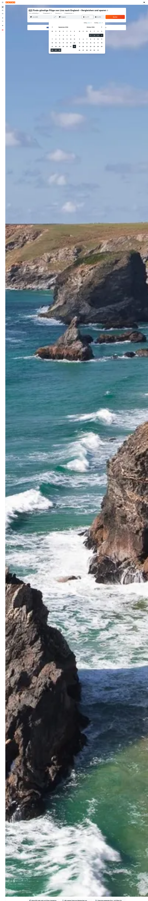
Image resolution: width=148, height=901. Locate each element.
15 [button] (56, 43)
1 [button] (90, 35)
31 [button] (98, 50)
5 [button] (70, 35)
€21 (30, 10)
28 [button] (52, 50)
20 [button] (74, 43)
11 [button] (101, 39)
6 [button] (74, 35)
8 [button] (90, 39)
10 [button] (63, 39)
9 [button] (59, 39)
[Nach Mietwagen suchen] (3, 13)
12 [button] (70, 39)
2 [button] (59, 35)
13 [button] (74, 39)
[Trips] (3, 25)
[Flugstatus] (3, 21)
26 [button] (70, 46)
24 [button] (63, 46)
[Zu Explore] (3, 17)
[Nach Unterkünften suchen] (3, 10)
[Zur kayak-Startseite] (10, 2)
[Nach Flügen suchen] (3, 7)
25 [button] (67, 46)
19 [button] (70, 43)
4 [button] (101, 35)
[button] (2, 2)
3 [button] (63, 35)
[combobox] (34, 13)
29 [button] (56, 50)
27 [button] (74, 46)
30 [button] (59, 50)
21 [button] (52, 46)
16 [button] (59, 43)
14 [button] (52, 43)
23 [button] (59, 46)
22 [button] (56, 46)
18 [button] (67, 43)
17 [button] (63, 43)
